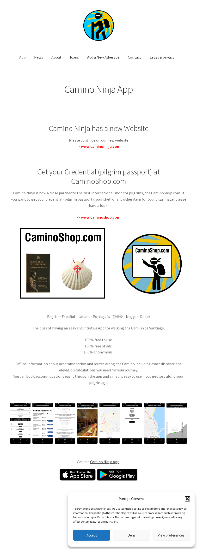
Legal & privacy (162, 57)
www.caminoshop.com (100, 217)
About (56, 57)
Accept (91, 535)
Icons (74, 57)
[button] (187, 498)
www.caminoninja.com (100, 146)
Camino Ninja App (104, 461)
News (38, 57)
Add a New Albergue (103, 57)
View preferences (171, 535)
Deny (131, 535)
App (22, 57)
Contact (134, 57)
